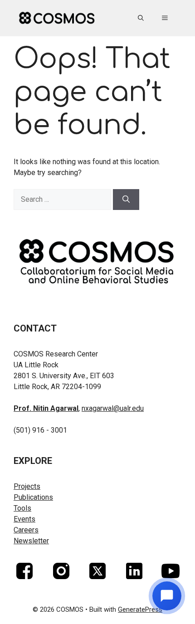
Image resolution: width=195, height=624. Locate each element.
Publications (33, 497)
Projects (27, 486)
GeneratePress (140, 609)
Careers (26, 530)
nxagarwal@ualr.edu (113, 408)
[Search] (126, 199)
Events (24, 519)
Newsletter (31, 540)
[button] (141, 18)
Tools (22, 508)
